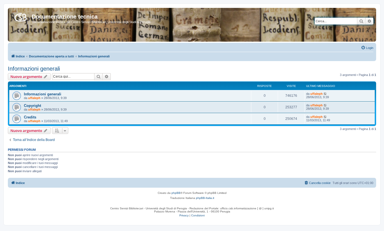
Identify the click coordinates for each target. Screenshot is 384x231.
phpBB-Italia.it (205, 197)
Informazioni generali (34, 69)
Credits (30, 117)
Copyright (32, 106)
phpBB (175, 192)
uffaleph (34, 98)
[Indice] (20, 16)
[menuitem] (367, 47)
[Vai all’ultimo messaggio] (325, 93)
